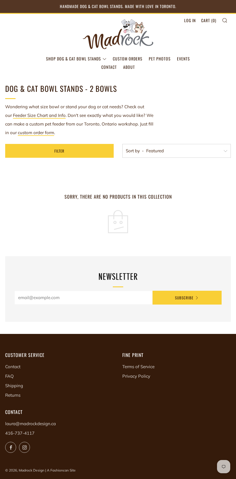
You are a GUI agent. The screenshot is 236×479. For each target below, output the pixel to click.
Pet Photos (160, 59)
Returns (12, 395)
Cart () (208, 20)
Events (183, 59)
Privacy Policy (136, 376)
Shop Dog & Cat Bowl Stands (73, 59)
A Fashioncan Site (61, 470)
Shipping (14, 385)
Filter (59, 151)
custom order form (36, 132)
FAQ (9, 376)
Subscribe (184, 298)
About (129, 67)
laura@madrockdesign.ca (30, 423)
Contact (109, 67)
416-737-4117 (20, 433)
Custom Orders (127, 59)
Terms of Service (138, 366)
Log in (190, 20)
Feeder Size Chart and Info (39, 115)
